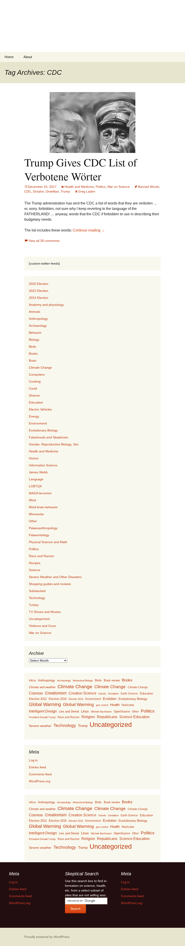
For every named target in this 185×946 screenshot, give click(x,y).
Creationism (56, 693)
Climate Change (40, 367)
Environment (38, 423)
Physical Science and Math (48, 542)
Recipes (34, 563)
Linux (85, 711)
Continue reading (89, 230)
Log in (33, 760)
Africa (32, 680)
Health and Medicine (79, 186)
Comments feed (40, 774)
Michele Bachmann (101, 711)
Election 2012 (38, 699)
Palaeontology (39, 535)
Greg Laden (86, 191)
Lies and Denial (69, 711)
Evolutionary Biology (43, 430)
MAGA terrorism (40, 493)
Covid (33, 388)
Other (33, 521)
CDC (27, 191)
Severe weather (40, 726)
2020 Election (38, 284)
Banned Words (148, 186)
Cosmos (36, 693)
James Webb (38, 472)
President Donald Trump (42, 717)
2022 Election (38, 291)
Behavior (35, 332)
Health (115, 705)
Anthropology (38, 318)
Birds (32, 346)
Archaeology (38, 325)
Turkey (34, 605)
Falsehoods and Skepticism (48, 437)
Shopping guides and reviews (50, 584)
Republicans (107, 717)
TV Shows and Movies (45, 612)
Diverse (34, 395)
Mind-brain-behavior (43, 507)
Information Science (43, 465)
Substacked (37, 591)
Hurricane (128, 705)
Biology (34, 339)
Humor (34, 458)
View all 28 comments (44, 241)
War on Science (118, 186)
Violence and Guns (42, 626)
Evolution (109, 699)
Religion (88, 717)
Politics (101, 186)
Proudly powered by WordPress (46, 937)
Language (36, 479)
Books (33, 353)
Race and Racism (41, 556)
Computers (37, 374)
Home (9, 57)
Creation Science (82, 693)
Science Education (134, 717)
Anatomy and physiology (46, 304)
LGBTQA (35, 486)
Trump (65, 191)
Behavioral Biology (83, 680)
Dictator (38, 191)
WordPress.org (39, 781)
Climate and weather (42, 687)
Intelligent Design (43, 711)
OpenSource (122, 711)
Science (34, 570)
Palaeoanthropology (43, 528)
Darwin (102, 693)
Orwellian (52, 191)
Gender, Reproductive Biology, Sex (54, 444)
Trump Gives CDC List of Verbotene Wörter (80, 169)
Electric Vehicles (40, 409)
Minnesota (36, 514)
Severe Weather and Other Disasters (55, 577)
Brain (32, 360)
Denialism (113, 693)
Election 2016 (58, 699)
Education (36, 402)
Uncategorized (39, 619)
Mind (32, 500)
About (27, 57)
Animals (34, 311)
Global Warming (45, 704)
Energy (34, 416)
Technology (37, 598)
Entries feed (37, 767)
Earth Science (129, 693)
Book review (112, 680)
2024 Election (38, 297)
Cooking (35, 381)
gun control (102, 705)
